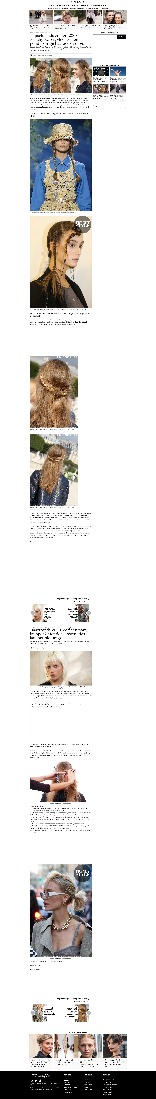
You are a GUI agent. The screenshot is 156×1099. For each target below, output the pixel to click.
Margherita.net (108, 1080)
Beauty (58, 5)
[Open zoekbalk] (108, 5)
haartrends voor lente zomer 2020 (52, 693)
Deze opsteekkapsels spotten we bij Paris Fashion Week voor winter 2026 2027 (40, 1063)
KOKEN (96, 8)
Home (66, 1080)
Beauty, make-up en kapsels (44, 32)
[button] (110, 5)
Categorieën (97, 106)
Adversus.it (107, 1089)
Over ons (67, 1085)
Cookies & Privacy (70, 1087)
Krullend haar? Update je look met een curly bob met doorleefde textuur (65, 27)
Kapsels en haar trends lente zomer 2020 (61, 627)
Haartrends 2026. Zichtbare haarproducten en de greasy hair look (89, 1063)
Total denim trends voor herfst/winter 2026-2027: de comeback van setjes (117, 97)
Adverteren (68, 1092)
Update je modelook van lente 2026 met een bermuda (64, 1062)
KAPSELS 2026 (80, 8)
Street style (88, 1085)
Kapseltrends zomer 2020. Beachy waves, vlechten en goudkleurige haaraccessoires (71, 1013)
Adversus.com (108, 1094)
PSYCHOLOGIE (104, 8)
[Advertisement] (61, 340)
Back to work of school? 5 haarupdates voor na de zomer (101, 96)
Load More (61, 1027)
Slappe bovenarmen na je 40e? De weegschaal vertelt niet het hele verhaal (118, 80)
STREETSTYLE (56, 8)
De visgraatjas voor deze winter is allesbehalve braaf (99, 79)
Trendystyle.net (34, 32)
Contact (67, 1082)
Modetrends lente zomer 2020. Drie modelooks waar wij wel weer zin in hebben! (73, 613)
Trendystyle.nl (108, 1087)
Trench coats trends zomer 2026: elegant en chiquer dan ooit (40, 27)
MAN (104, 5)
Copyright (67, 1089)
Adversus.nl (107, 1092)
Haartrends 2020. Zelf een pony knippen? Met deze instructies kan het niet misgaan (49, 613)
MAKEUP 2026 (89, 8)
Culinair (84, 5)
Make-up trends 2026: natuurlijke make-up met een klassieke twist (114, 27)
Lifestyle (67, 5)
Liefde (76, 5)
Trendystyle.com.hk (110, 1085)
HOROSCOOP (65, 8)
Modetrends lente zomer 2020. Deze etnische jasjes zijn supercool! (49, 1011)
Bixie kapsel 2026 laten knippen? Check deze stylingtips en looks (114, 1063)
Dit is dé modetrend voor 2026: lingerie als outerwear (90, 26)
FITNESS (50, 8)
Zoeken (121, 37)
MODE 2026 (73, 8)
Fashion (49, 5)
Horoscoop (95, 5)
